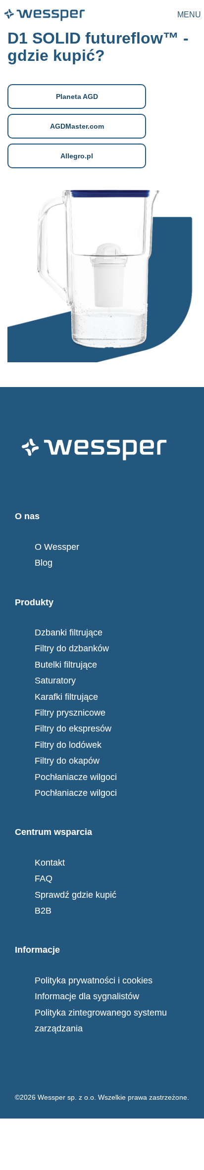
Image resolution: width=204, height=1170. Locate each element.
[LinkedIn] (100, 475)
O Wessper (57, 547)
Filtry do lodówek (68, 745)
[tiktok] (61, 475)
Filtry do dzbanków (72, 648)
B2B (43, 911)
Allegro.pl (76, 156)
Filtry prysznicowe (70, 713)
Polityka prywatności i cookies (94, 980)
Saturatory (55, 680)
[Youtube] (81, 475)
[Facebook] (23, 475)
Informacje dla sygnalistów (87, 996)
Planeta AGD (77, 96)
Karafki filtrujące (66, 697)
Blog (43, 563)
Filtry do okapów (67, 761)
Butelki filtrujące (66, 665)
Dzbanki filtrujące (68, 632)
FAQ (43, 878)
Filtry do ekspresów (73, 728)
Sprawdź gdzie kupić (75, 895)
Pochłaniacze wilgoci (76, 777)
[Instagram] (42, 475)
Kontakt (50, 863)
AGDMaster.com (77, 126)
